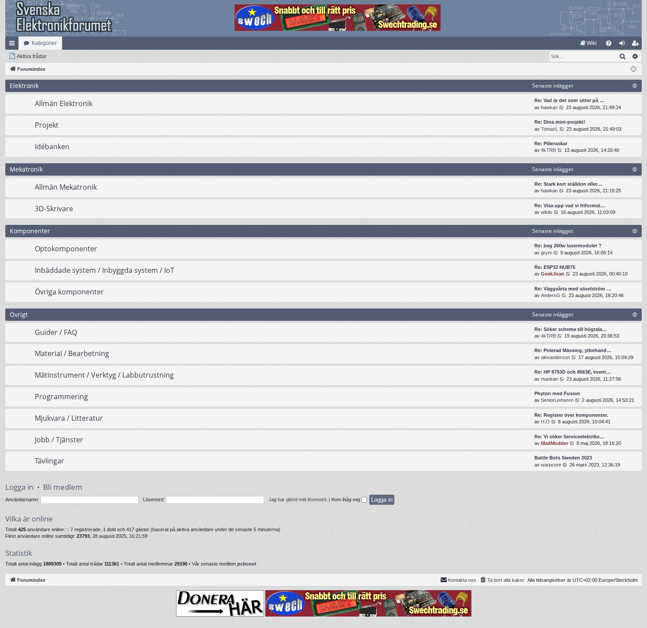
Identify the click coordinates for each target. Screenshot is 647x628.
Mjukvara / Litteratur (69, 418)
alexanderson (555, 357)
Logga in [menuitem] (624, 45)
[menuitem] (588, 43)
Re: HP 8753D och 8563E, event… (572, 372)
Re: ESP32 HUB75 (554, 267)
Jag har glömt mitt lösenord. (297, 499)
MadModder (554, 443)
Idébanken (52, 146)
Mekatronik (26, 169)
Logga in (19, 487)
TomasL (549, 129)
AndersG (550, 295)
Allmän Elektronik (63, 103)
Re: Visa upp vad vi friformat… (569, 205)
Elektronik (24, 85)
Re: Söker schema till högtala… (570, 329)
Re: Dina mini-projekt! (559, 122)
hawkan (549, 107)
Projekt (47, 125)
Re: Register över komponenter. (571, 415)
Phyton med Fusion (557, 393)
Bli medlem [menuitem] (637, 45)
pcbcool (246, 563)
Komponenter (30, 231)
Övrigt (19, 314)
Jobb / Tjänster (59, 439)
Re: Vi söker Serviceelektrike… (569, 436)
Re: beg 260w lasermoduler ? (568, 245)
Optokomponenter (66, 248)
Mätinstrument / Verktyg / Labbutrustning (104, 375)
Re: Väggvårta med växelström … (572, 288)
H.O (545, 421)
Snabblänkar (13, 45)
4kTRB (548, 150)
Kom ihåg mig (346, 499)
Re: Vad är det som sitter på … (569, 100)
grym (546, 252)
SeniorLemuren (557, 400)
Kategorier (44, 43)
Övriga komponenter (69, 292)
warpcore (551, 464)
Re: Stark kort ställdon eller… (568, 184)
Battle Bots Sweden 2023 (563, 457)
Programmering (61, 396)
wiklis (546, 212)
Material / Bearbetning (72, 353)
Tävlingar (49, 461)
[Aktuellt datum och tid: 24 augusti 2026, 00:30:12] (633, 69)
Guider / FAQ (56, 332)
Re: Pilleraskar (550, 143)
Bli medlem (62, 487)
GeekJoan (552, 273)
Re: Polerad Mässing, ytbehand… (572, 350)
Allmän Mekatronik (66, 187)
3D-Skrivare (54, 208)
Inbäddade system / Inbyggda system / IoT (104, 270)
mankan (549, 379)
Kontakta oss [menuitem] (462, 580)
